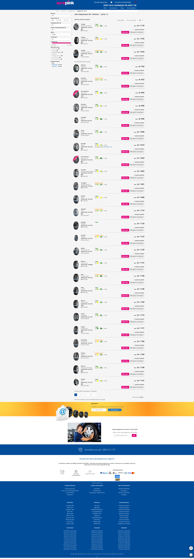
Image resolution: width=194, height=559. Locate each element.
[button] (191, 548)
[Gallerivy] (142, 20)
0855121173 (108, 449)
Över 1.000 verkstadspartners (76, 474)
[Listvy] (140, 20)
